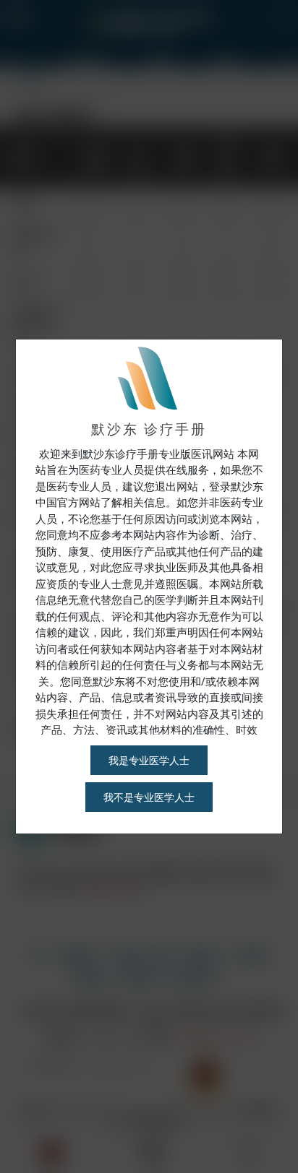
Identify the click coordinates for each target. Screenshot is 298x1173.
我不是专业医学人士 (149, 797)
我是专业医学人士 (149, 760)
